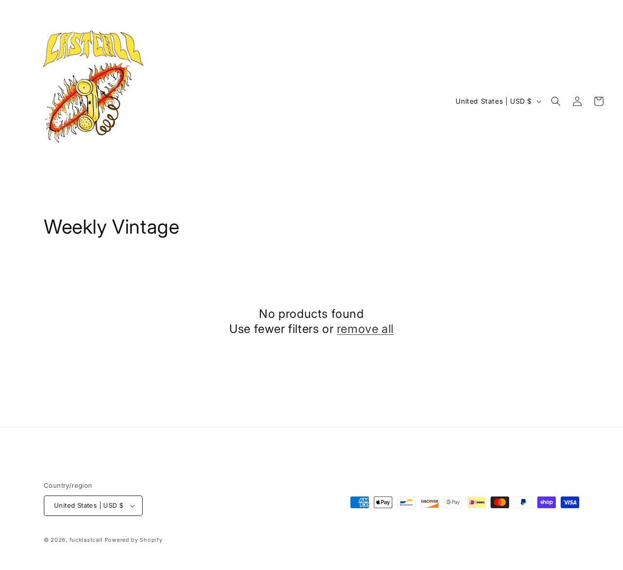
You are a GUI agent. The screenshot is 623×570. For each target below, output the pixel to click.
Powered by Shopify (134, 539)
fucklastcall (86, 539)
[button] (556, 101)
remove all (365, 329)
